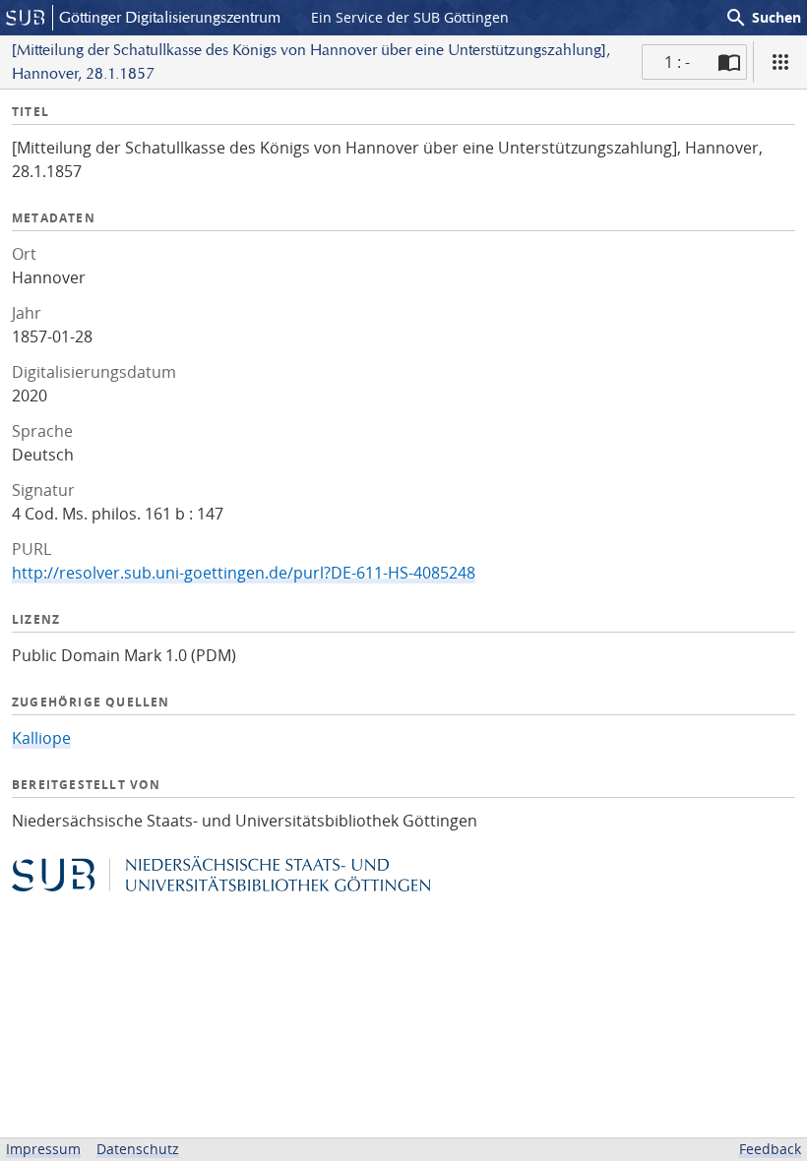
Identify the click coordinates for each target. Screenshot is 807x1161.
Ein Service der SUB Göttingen (410, 17)
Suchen (762, 18)
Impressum (43, 1148)
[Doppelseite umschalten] (729, 62)
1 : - (677, 62)
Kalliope (41, 738)
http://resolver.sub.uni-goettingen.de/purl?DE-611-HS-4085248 (243, 572)
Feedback (770, 1148)
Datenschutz (137, 1148)
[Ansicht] (780, 62)
